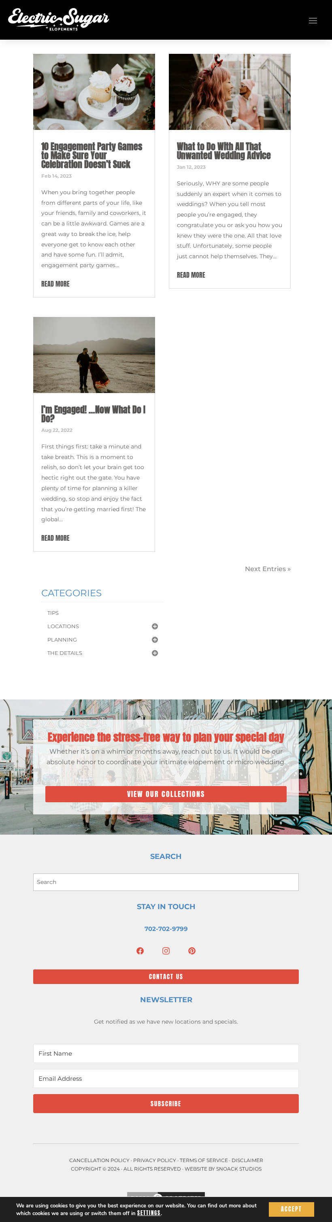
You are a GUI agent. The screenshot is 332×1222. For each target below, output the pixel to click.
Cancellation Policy (99, 1160)
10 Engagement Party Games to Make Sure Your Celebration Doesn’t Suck (91, 155)
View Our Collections (166, 793)
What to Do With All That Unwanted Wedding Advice (224, 151)
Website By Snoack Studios (223, 1169)
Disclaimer (247, 1160)
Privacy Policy (154, 1160)
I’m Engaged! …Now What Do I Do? (93, 414)
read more (55, 284)
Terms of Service (204, 1160)
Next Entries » (268, 569)
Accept (291, 1209)
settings (149, 1213)
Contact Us (166, 976)
